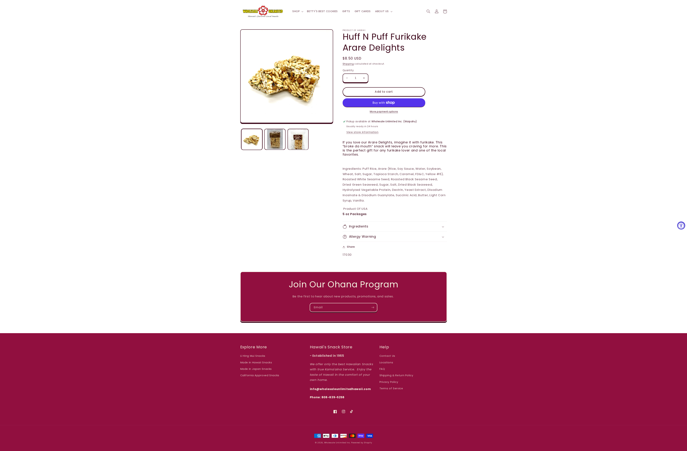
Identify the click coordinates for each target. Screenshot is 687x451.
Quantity (348, 70)
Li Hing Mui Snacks (252, 356)
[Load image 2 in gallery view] (275, 139)
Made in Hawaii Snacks (256, 362)
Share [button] (351, 247)
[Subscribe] (373, 307)
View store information (362, 132)
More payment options (384, 111)
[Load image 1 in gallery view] (251, 139)
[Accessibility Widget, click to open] (681, 226)
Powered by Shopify (361, 442)
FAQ (382, 369)
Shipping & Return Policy (396, 375)
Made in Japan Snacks (256, 369)
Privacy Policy (388, 382)
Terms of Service (391, 388)
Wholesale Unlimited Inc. (337, 442)
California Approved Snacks (259, 375)
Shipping (348, 63)
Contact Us (387, 356)
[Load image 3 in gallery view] (298, 139)
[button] (297, 11)
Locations (386, 362)
